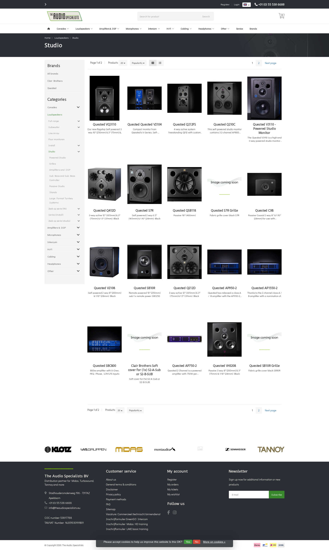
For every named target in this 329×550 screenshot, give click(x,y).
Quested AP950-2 (224, 288)
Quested (51, 88)
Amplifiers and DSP (59, 169)
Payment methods (116, 499)
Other (223, 28)
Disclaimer (112, 489)
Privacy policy (113, 494)
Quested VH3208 (224, 366)
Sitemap (110, 509)
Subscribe (276, 494)
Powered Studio (57, 157)
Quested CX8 (264, 210)
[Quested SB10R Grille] (264, 339)
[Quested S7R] (144, 184)
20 (122, 62)
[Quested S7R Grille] (224, 184)
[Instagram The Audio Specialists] (176, 513)
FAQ (108, 504)
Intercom (152, 28)
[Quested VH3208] (224, 339)
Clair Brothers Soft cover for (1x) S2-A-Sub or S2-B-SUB (144, 370)
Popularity (137, 62)
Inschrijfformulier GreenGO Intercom (127, 519)
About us (111, 479)
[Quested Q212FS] (184, 98)
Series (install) (55, 214)
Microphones (132, 28)
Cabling (185, 28)
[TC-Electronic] (271, 449)
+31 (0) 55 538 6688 (271, 4)
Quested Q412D (104, 210)
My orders (173, 484)
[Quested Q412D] (104, 184)
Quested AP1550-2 (264, 288)
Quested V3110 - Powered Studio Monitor (264, 129)
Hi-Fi (169, 28)
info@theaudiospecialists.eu (64, 508)
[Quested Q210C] (224, 98)
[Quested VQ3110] (104, 98)
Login (237, 4)
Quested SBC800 (104, 366)
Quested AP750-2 (184, 366)
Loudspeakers (83, 28)
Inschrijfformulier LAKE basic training (127, 529)
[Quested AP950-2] (224, 262)
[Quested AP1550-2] (264, 262)
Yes (188, 541)
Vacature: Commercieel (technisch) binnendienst (133, 514)
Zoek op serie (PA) (57, 208)
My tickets (172, 489)
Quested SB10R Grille (264, 366)
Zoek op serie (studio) (59, 220)
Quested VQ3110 (104, 124)
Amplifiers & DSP (107, 28)
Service (239, 28)
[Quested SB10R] (144, 262)
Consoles (61, 28)
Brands (253, 28)
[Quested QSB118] (184, 184)
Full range (53, 120)
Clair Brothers (54, 80)
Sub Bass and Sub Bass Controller (62, 177)
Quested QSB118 (184, 210)
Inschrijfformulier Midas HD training (127, 524)
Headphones (204, 28)
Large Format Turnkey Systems (61, 200)
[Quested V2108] (104, 262)
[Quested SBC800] (104, 339)
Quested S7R (144, 210)
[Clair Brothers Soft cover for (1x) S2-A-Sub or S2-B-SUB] (144, 339)
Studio (51, 151)
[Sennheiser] (200, 449)
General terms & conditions (121, 484)
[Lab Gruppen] (58, 449)
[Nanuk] (164, 448)
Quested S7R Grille (224, 210)
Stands (53, 192)
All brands (52, 73)
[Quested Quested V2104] (144, 98)
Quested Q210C (224, 124)
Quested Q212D (185, 288)
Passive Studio (57, 186)
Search (206, 16)
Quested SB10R (144, 288)
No (196, 541)
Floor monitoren (56, 139)
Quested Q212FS (184, 124)
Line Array (53, 133)
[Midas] (93, 449)
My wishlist (173, 494)
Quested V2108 (104, 288)
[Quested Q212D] (184, 262)
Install (51, 145)
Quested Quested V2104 (145, 124)
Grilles (52, 163)
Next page (270, 63)
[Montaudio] (129, 449)
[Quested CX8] (264, 184)
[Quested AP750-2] (184, 339)
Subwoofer (54, 127)
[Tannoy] (235, 449)
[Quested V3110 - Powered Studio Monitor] (264, 98)
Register (225, 4)
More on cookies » (214, 541)
